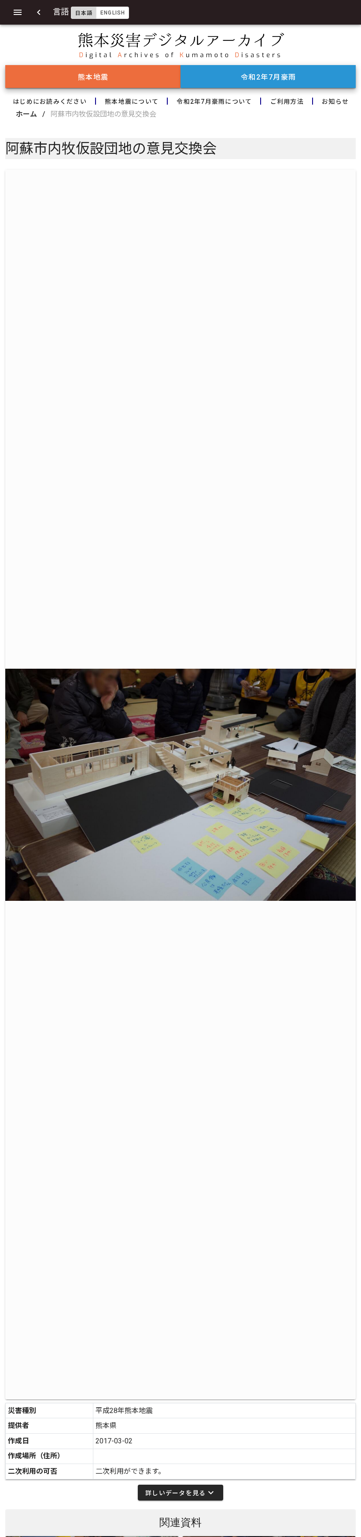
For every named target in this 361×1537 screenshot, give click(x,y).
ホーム (26, 114)
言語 (89, 11)
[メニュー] (17, 12)
